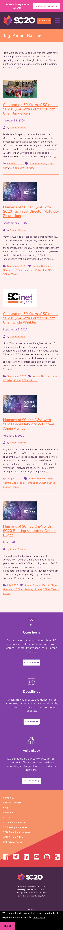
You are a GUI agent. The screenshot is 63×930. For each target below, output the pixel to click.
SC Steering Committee (15, 827)
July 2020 (13, 585)
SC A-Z (6, 817)
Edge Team (18, 483)
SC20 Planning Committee (16, 832)
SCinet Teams (11, 274)
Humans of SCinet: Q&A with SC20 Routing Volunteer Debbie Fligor (29, 530)
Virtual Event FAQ (45, 6)
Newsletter (8, 812)
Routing (28, 589)
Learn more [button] (39, 917)
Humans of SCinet (13, 270)
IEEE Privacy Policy (12, 842)
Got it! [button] (7, 926)
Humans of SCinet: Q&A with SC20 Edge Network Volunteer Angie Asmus (28, 424)
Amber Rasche (18, 127)
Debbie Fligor (49, 585)
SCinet (13, 167)
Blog (5, 807)
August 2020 (15, 478)
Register (43, 21)
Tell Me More (30, 780)
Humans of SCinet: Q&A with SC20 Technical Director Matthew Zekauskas (31, 211)
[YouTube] (36, 858)
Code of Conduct (12, 802)
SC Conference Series (14, 822)
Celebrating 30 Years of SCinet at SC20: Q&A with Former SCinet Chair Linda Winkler (30, 318)
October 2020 (15, 163)
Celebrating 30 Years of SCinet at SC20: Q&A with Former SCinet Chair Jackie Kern (30, 109)
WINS (6, 593)
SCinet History (26, 167)
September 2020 (17, 266)
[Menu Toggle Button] (57, 21)
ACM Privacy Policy (13, 837)
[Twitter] (16, 858)
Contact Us (30, 662)
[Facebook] (5, 858)
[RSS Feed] (57, 858)
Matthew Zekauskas (35, 270)
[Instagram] (47, 858)
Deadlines (30, 721)
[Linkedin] (26, 858)
